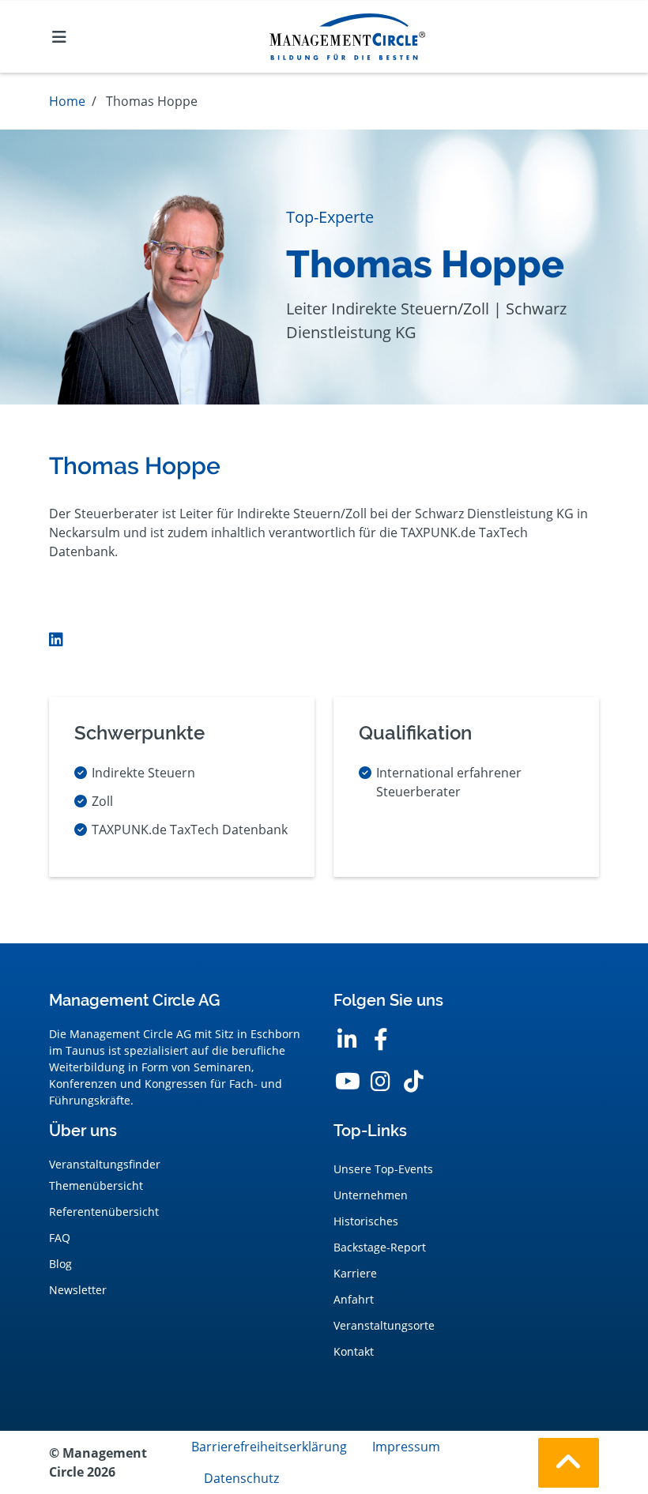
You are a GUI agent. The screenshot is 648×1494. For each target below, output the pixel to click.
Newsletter (78, 1289)
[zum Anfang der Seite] (568, 1463)
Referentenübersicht (104, 1211)
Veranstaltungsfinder (104, 1164)
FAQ (59, 1237)
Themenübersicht (96, 1185)
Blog (60, 1263)
